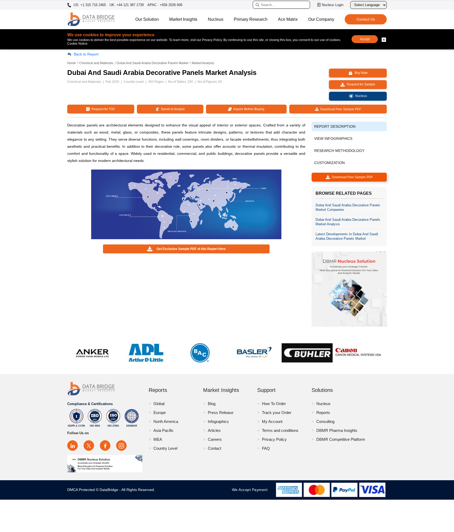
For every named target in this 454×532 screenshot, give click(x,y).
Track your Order (276, 412)
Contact (214, 448)
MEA (157, 439)
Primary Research (250, 19)
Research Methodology (339, 151)
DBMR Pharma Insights (336, 430)
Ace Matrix (288, 19)
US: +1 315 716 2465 (89, 5)
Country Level (165, 448)
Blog (211, 403)
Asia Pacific (163, 430)
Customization (329, 163)
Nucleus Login (332, 5)
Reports (323, 412)
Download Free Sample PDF (339, 109)
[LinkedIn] (72, 445)
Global (158, 403)
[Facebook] (105, 445)
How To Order (274, 403)
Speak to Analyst (171, 109)
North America (165, 421)
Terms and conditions (280, 430)
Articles (214, 430)
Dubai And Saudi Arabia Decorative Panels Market (152, 63)
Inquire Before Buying (248, 109)
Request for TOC (102, 109)
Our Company (321, 19)
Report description (334, 126)
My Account (272, 421)
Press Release (220, 412)
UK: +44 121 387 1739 (127, 5)
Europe (159, 412)
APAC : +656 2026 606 (164, 5)
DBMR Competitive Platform (340, 439)
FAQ (266, 448)
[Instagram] (121, 445)
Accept (365, 39)
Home (71, 63)
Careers (215, 439)
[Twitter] (89, 445)
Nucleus (215, 19)
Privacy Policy (274, 439)
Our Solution (147, 19)
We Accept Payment (251, 490)
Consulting (325, 421)
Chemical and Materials (96, 63)
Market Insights (183, 19)
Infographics (218, 421)
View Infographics (333, 138)
